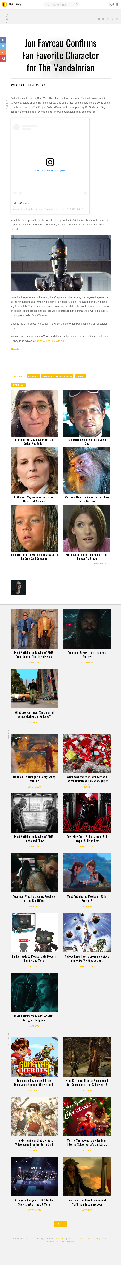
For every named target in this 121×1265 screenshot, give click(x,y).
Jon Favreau (37, 209)
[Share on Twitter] (3, 46)
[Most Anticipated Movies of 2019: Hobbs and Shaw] (34, 813)
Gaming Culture (34, 722)
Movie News (34, 663)
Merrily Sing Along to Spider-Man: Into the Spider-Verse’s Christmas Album (87, 1144)
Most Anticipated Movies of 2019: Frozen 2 (87, 898)
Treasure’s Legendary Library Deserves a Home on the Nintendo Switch (34, 1084)
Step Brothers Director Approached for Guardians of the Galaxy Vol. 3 (87, 1082)
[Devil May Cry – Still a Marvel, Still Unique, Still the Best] (87, 813)
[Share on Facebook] (3, 40)
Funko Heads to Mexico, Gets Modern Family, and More (34, 958)
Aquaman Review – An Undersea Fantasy (87, 654)
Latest (61, 1224)
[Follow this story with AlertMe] (3, 58)
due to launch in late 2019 (49, 341)
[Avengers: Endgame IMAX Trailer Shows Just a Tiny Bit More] (34, 1176)
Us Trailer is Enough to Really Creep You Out (34, 778)
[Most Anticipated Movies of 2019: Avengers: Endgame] (34, 992)
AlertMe (15, 349)
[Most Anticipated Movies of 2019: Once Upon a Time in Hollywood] (34, 629)
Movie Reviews (87, 663)
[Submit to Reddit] (3, 52)
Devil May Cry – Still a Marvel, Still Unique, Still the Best (86, 838)
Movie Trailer (21, 738)
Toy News (34, 966)
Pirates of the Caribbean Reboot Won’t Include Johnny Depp (87, 1202)
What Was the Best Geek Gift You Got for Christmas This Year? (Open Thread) (87, 780)
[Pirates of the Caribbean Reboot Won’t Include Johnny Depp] (87, 1176)
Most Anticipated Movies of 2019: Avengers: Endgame (34, 1018)
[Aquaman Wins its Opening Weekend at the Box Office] (34, 872)
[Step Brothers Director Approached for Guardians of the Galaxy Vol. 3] (87, 1057)
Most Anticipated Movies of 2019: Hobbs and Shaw (34, 838)
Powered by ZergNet (102, 564)
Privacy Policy (100, 1238)
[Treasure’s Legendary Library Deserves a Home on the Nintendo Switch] (34, 1057)
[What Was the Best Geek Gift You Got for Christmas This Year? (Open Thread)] (87, 753)
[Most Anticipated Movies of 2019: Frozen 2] (87, 872)
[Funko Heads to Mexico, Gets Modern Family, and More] (34, 932)
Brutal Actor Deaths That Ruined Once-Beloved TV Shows (87, 556)
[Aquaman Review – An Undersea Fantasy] (87, 629)
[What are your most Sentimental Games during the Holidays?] (34, 688)
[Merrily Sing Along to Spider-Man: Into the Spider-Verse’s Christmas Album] (87, 1116)
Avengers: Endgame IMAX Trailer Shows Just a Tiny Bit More (34, 1202)
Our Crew (60, 1238)
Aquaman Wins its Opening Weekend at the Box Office (34, 898)
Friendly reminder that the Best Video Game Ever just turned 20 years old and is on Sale (34, 1144)
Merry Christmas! (22, 203)
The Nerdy (87, 787)
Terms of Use (52, 1241)
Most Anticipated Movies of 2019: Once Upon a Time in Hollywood (34, 654)
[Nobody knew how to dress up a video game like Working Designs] (87, 932)
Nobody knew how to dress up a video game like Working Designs (87, 958)
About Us (72, 1238)
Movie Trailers (34, 787)
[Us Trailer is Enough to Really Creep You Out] (34, 753)
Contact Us (85, 1238)
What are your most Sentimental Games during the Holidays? (34, 714)
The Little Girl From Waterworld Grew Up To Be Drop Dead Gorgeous (34, 556)
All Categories (68, 1241)
